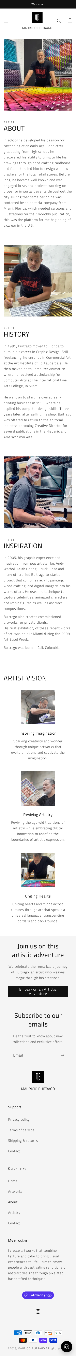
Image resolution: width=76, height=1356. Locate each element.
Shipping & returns (23, 1140)
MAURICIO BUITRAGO (31, 1348)
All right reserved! (57, 1348)
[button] (6, 21)
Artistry (14, 1212)
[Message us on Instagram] (66, 1346)
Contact (14, 1151)
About (13, 1202)
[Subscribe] (62, 1055)
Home (12, 1181)
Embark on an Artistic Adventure (38, 991)
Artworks (15, 1191)
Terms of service (21, 1130)
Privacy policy (19, 1119)
